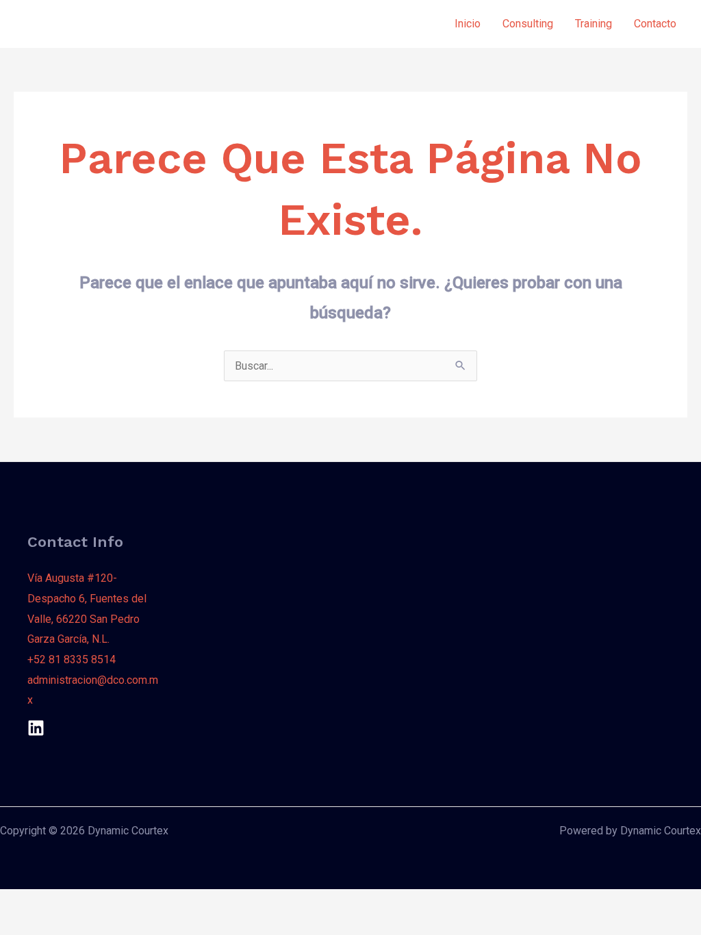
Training (593, 23)
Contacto (655, 23)
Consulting (527, 23)
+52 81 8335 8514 (71, 659)
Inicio (468, 23)
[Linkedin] (35, 728)
